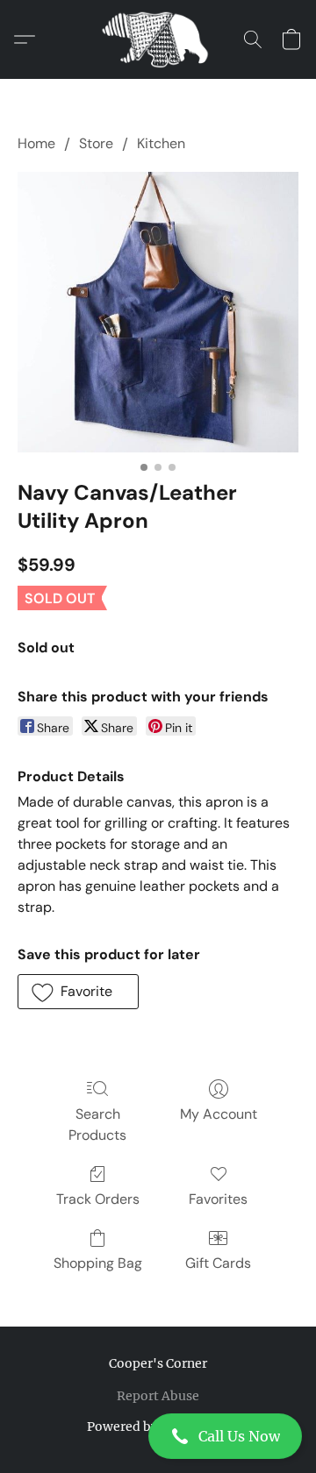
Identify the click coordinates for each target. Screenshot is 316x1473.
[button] (158, 1436)
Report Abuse (158, 1396)
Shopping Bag (98, 1263)
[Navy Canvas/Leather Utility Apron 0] (158, 312)
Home (36, 143)
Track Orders (98, 1199)
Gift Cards (218, 1263)
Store (96, 143)
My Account (218, 1114)
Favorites (218, 1199)
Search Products (97, 1124)
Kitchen (161, 143)
